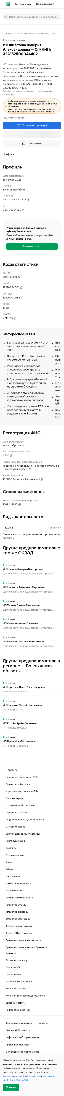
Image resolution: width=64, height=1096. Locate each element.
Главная (7, 33)
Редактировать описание (15, 117)
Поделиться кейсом (16, 812)
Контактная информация (19, 1022)
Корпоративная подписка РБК (22, 791)
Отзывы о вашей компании (20, 805)
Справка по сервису (16, 960)
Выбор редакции (15, 854)
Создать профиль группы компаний (25, 819)
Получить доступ (32, 246)
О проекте (11, 769)
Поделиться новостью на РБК (21, 776)
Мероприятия (13, 876)
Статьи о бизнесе (15, 890)
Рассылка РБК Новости (18, 1030)
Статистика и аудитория (19, 981)
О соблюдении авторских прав (22, 1051)
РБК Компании (22, 4)
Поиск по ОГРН (14, 967)
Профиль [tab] (8, 154)
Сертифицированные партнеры (23, 833)
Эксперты (11, 847)
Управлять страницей (34, 125)
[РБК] (8, 4)
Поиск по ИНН (13, 974)
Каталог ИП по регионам (19, 932)
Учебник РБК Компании (18, 883)
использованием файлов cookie (21, 1076)
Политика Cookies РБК (18, 1009)
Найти (55, 16)
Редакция (43, 1022)
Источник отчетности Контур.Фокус (25, 995)
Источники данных (16, 988)
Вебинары (11, 869)
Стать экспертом (14, 798)
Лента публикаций (16, 840)
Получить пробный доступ (20, 783)
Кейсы (9, 861)
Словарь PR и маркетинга (19, 897)
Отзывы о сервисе (15, 826)
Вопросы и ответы (15, 1002)
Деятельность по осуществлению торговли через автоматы (32, 535)
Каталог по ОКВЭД (16, 904)
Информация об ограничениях (22, 1037)
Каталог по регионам (17, 911)
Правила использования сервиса (23, 940)
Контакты (11, 953)
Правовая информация (18, 1044)
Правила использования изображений (26, 947)
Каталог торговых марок (19, 925)
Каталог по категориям (18, 918)
